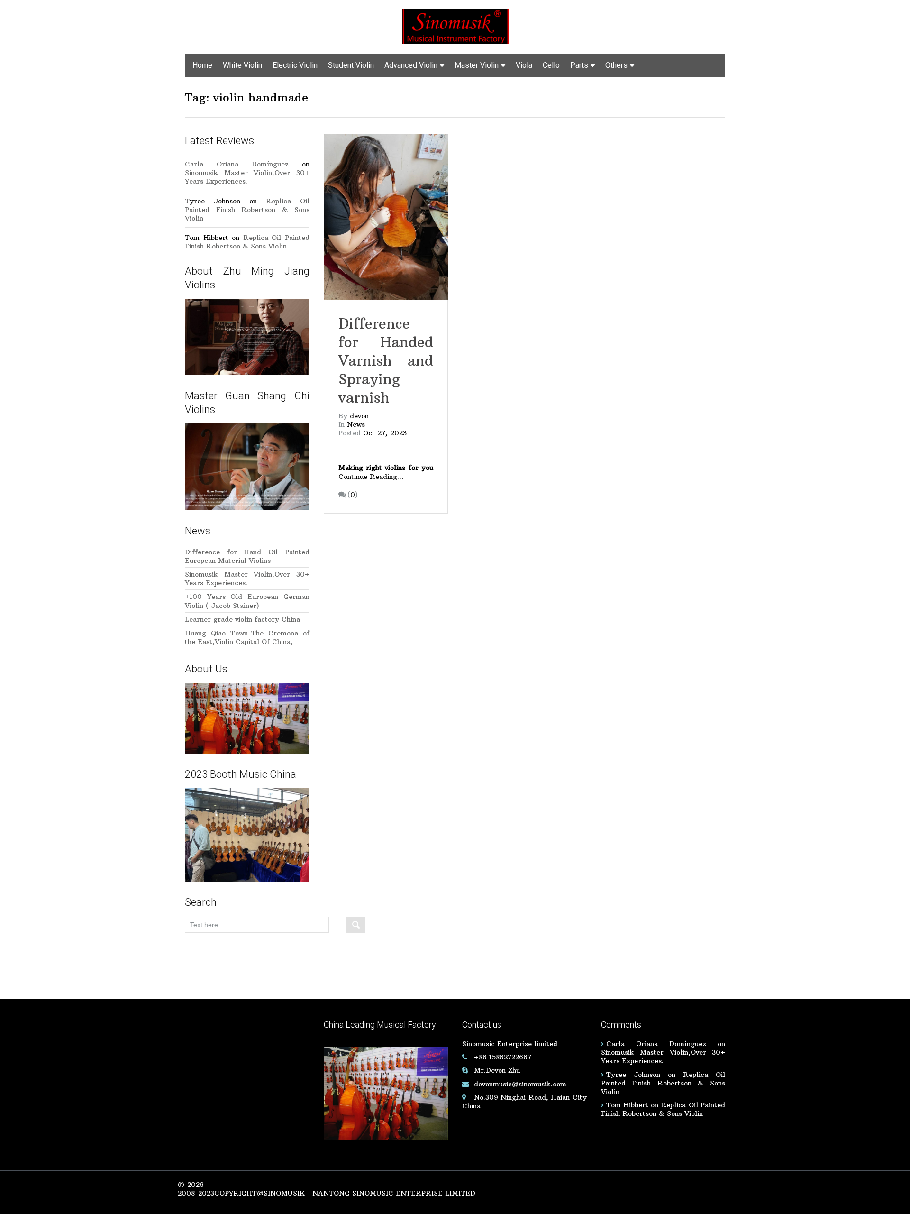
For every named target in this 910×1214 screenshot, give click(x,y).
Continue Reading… (371, 476)
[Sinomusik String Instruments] (455, 26)
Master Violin (477, 65)
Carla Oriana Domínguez (237, 164)
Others (616, 65)
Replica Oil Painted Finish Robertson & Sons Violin (247, 209)
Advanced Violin (410, 65)
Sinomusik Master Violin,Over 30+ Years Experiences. (247, 176)
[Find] (355, 925)
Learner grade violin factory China (242, 619)
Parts (579, 65)
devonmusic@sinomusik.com (520, 1084)
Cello (551, 65)
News (356, 424)
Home (202, 65)
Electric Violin (295, 65)
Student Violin (351, 65)
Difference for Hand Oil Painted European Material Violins (247, 556)
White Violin (242, 65)
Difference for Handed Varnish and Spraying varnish (385, 360)
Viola (524, 65)
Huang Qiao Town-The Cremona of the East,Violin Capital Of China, (247, 637)
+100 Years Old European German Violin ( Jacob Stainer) (247, 600)
